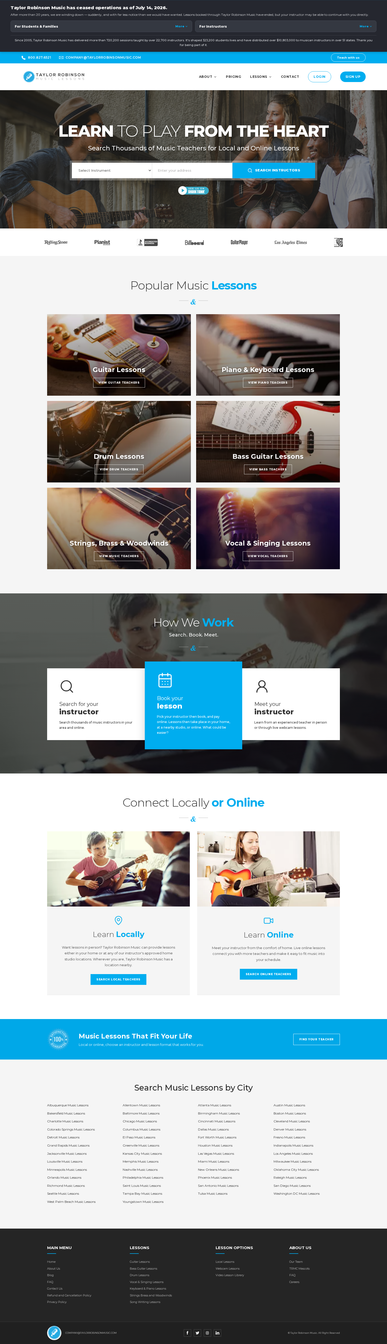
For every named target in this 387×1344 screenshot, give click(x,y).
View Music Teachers (119, 556)
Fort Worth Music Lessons (217, 1137)
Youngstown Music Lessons (143, 1202)
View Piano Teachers (267, 382)
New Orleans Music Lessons (218, 1170)
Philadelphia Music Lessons (143, 1177)
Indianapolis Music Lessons (293, 1145)
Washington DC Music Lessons (297, 1193)
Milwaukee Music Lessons (292, 1161)
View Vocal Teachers (268, 556)
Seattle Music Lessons (63, 1193)
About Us (53, 1268)
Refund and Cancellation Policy (69, 1295)
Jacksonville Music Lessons (67, 1153)
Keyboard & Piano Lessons (148, 1288)
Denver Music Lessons (290, 1129)
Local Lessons (225, 1262)
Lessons (258, 77)
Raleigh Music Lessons (290, 1177)
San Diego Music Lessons (292, 1186)
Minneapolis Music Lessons (67, 1170)
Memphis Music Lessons (140, 1161)
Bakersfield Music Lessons (66, 1113)
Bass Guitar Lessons (143, 1268)
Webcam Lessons (228, 1268)
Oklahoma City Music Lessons (296, 1170)
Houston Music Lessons (215, 1145)
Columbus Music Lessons (141, 1129)
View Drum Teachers (119, 469)
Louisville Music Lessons (64, 1161)
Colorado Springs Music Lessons (71, 1129)
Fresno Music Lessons (289, 1137)
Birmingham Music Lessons (219, 1113)
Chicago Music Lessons (140, 1121)
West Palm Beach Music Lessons (71, 1202)
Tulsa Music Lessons (212, 1193)
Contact (290, 77)
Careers (294, 1282)
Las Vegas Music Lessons (216, 1153)
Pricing (233, 77)
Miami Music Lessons (213, 1161)
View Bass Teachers (268, 469)
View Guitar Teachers (119, 382)
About (205, 77)
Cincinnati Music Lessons (216, 1121)
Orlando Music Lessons (64, 1177)
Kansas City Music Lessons (142, 1153)
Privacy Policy (57, 1302)
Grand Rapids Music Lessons (68, 1145)
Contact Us (54, 1288)
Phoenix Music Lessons (215, 1177)
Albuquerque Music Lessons (67, 1105)
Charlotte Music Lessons (65, 1121)
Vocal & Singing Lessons (146, 1282)
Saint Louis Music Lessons (142, 1186)
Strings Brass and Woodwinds (151, 1295)
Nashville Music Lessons (140, 1170)
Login (319, 77)
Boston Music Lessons (290, 1113)
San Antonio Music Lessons (218, 1186)
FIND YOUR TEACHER (316, 1039)
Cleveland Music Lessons (292, 1121)
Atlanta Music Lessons (214, 1105)
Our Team (296, 1262)
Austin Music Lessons (289, 1105)
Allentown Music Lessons (141, 1105)
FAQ (50, 1282)
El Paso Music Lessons (139, 1137)
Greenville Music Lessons (141, 1145)
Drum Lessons (139, 1275)
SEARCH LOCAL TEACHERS (118, 979)
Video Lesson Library (230, 1275)
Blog (50, 1275)
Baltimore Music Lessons (141, 1113)
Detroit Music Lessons (63, 1137)
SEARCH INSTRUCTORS (277, 170)
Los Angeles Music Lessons (293, 1153)
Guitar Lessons (140, 1262)
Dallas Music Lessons (213, 1129)
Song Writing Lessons (145, 1302)
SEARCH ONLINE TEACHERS (268, 974)
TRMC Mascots (299, 1268)
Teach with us (348, 57)
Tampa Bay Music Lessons (142, 1193)
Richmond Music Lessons (66, 1186)
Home (51, 1262)
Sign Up (352, 77)
